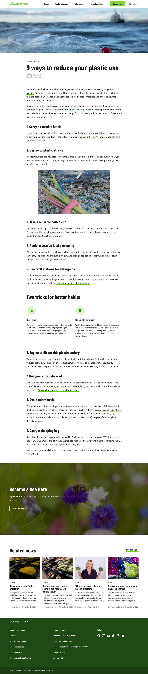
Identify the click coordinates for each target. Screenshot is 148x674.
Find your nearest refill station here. (73, 283)
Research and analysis (62, 641)
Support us (117, 3)
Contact (12, 635)
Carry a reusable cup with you (40, 232)
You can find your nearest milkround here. (58, 390)
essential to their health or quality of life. (74, 109)
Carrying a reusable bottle (94, 133)
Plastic (29, 61)
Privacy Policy (59, 652)
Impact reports (59, 630)
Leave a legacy (15, 652)
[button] (47, 4)
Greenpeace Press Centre (20, 658)
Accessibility (58, 658)
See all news (131, 549)
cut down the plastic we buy (54, 255)
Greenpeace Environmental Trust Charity (70, 646)
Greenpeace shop (16, 646)
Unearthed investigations (64, 635)
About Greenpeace (17, 630)
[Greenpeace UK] (19, 3)
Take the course (20, 508)
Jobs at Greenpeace (17, 641)
